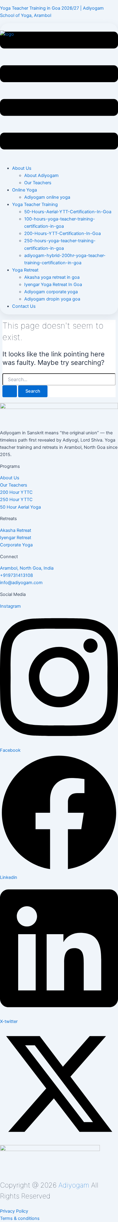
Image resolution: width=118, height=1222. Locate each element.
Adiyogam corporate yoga (51, 291)
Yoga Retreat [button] (25, 270)
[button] (59, 91)
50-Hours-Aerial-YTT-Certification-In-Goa (67, 211)
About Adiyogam (41, 175)
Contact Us (24, 306)
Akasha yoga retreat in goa (52, 277)
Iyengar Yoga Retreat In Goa (53, 284)
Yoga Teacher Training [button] (35, 204)
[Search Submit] (9, 391)
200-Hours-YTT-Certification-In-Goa (62, 233)
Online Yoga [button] (24, 190)
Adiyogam (73, 1185)
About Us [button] (21, 168)
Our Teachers (37, 182)
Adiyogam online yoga (47, 197)
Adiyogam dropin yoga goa (52, 299)
